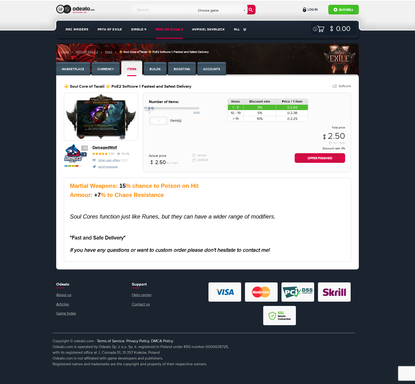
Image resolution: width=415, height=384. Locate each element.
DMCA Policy (162, 341)
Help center (142, 295)
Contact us (141, 304)
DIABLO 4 (138, 29)
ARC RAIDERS (77, 29)
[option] (101, 116)
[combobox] (219, 10)
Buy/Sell (346, 10)
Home (65, 52)
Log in (312, 9)
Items (108, 52)
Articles (62, 304)
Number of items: (164, 102)
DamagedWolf (104, 147)
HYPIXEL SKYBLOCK (208, 29)
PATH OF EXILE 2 (169, 29)
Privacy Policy (137, 341)
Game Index (66, 313)
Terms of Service (110, 341)
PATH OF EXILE (110, 29)
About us (63, 295)
